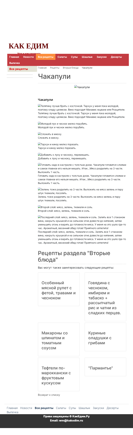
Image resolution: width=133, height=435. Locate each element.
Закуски (102, 56)
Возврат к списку (49, 394)
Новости (28, 56)
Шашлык (87, 56)
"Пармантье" (100, 368)
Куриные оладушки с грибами (100, 338)
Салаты (62, 56)
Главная (14, 56)
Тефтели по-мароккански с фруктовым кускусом (56, 375)
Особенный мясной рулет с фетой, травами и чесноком (59, 290)
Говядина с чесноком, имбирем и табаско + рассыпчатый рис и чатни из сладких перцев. (104, 297)
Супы (74, 56)
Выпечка (14, 62)
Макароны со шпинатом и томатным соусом (55, 340)
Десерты (116, 56)
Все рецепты (45, 56)
